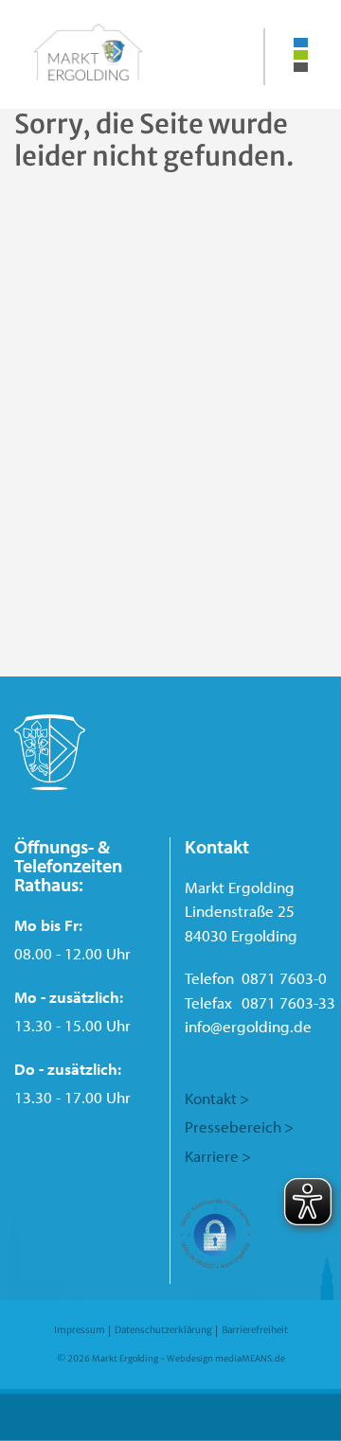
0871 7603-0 (284, 978)
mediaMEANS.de (250, 1358)
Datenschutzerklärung (163, 1330)
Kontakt (211, 1098)
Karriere (212, 1156)
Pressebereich (233, 1126)
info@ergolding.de (248, 1026)
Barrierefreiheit (255, 1330)
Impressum (79, 1330)
